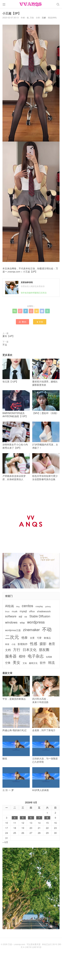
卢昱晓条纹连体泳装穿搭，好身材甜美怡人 (14, 477)
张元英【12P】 (10, 381)
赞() (22, 321)
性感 (33, 643)
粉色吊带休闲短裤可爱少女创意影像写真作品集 (45, 477)
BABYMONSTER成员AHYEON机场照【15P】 (15, 414)
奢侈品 (47, 637)
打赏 (39, 321)
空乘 (7, 663)
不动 (47, 629)
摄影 (43, 643)
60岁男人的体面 (40, 790)
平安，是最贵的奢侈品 (14, 698)
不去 (4, 344)
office (32, 611)
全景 (32, 637)
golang (48, 606)
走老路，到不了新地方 (43, 730)
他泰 (24, 637)
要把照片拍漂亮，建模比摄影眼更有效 (45, 383)
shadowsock (44, 611)
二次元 (12, 636)
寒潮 (7, 644)
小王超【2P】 (30, 271)
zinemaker (31, 629)
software (10, 616)
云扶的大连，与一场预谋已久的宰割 (45, 760)
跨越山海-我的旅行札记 (14, 730)
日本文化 (30, 649)
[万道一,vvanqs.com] (31, 4)
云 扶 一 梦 (8, 790)
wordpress (36, 621)
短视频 (49, 656)
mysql (23, 611)
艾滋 (25, 663)
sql (20, 616)
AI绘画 (9, 606)
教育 (52, 643)
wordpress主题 (13, 630)
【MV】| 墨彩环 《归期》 (45, 413)
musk (14, 611)
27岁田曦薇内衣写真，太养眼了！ (45, 446)
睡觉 (4, 758)
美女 (16, 662)
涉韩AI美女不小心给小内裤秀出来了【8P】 (15, 446)
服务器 (11, 656)
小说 (13, 644)
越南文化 (33, 663)
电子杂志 (36, 656)
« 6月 (5, 842)
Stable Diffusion (39, 616)
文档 (8, 650)
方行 (16, 649)
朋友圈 (44, 649)
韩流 (51, 662)
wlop (22, 622)
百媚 (44, 17)
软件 (43, 663)
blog (18, 606)
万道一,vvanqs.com (16, 944)
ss (25, 616)
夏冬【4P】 (8, 336)
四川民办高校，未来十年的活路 (40, 700)
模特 (22, 656)
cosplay (39, 606)
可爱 (39, 637)
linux (7, 611)
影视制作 (23, 644)
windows (11, 622)
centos (27, 605)
